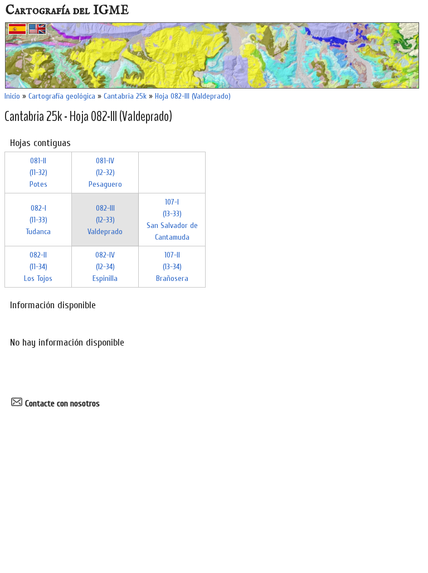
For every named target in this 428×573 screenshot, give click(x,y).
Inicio (12, 96)
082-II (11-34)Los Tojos (38, 266)
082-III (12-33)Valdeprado (105, 219)
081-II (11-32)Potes (38, 172)
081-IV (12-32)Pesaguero (105, 172)
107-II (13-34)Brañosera (172, 266)
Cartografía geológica (61, 96)
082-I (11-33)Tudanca (38, 219)
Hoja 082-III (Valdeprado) (193, 96)
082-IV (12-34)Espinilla (105, 266)
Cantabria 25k (125, 96)
